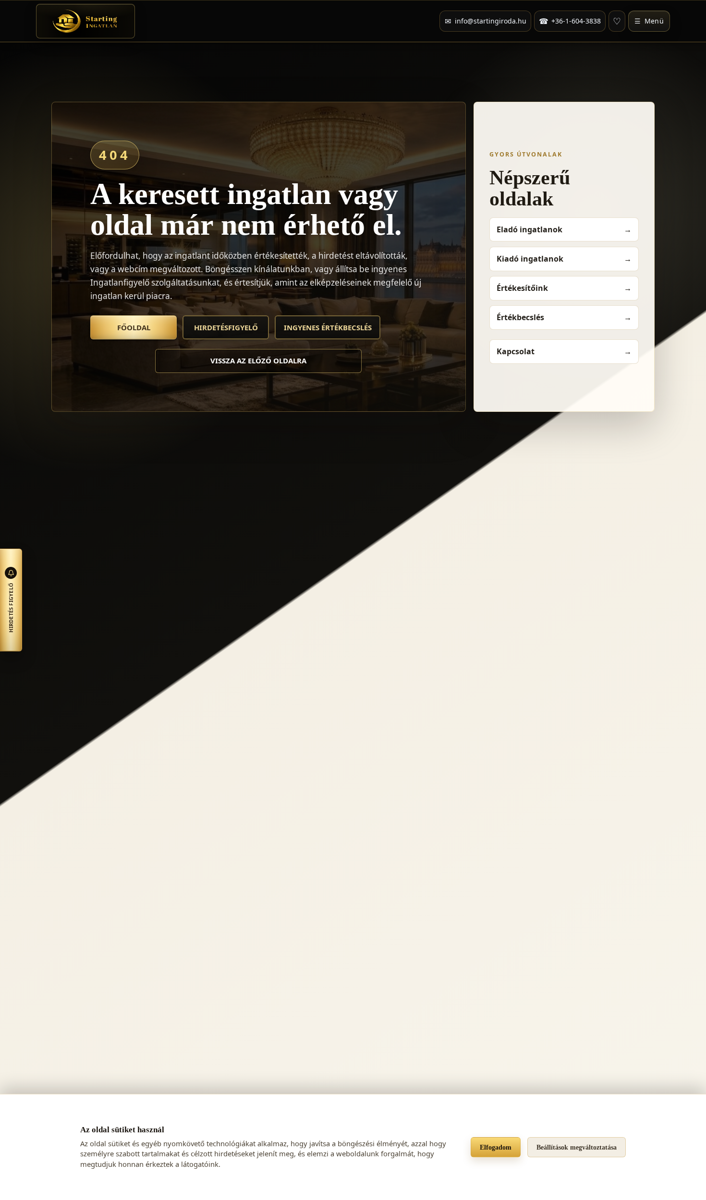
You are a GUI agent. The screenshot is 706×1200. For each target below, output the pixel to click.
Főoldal (133, 327)
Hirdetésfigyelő (226, 327)
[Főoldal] (85, 21)
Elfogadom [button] (495, 1147)
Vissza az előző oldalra (258, 360)
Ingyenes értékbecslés (328, 327)
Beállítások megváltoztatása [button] (576, 1147)
